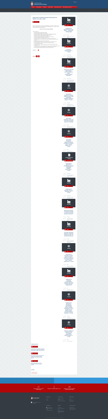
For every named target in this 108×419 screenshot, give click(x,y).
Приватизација (60, 407)
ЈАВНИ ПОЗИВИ (50, 7)
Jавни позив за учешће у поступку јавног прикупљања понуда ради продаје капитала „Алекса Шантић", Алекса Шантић (37, 356)
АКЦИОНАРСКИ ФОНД (57, 7)
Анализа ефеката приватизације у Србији (49, 408)
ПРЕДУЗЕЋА (45, 7)
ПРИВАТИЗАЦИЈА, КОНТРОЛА (67, 7)
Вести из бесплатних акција (61, 400)
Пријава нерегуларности (49, 410)
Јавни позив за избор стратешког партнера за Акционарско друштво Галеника (36, 364)
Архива (59, 412)
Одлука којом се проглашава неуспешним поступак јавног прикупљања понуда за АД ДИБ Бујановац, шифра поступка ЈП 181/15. (38, 349)
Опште (59, 409)
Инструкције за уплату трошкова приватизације (61, 411)
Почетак (33, 7)
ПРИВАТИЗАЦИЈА (38, 7)
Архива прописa (71, 401)
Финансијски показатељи (61, 408)
